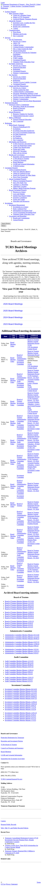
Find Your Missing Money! (21, 171)
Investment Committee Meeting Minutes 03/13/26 (21, 691)
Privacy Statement (12, 884)
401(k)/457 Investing (20, 151)
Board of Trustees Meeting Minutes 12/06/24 (19, 612)
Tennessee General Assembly (10, 868)
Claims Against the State (21, 90)
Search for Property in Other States (24, 175)
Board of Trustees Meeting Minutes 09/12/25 (19, 605)
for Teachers (17, 136)
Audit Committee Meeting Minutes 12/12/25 (19, 661)
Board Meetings (18, 162)
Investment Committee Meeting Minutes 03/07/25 (21, 698)
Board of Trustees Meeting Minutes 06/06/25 (19, 607)
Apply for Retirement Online (22, 145)
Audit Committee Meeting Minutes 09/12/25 (19, 663)
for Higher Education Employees (23, 131)
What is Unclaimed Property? (22, 181)
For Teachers (13, 75)
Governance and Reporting (17, 216)
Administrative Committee (21, 359)
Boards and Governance (17, 155)
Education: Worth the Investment (23, 106)
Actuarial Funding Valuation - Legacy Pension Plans (33, 382)
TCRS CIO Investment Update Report (33, 347)
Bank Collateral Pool (20, 209)
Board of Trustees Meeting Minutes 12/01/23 (19, 621)
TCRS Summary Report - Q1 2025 (33, 422)
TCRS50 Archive (18, 166)
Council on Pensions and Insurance (12, 748)
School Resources (14, 112)
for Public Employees (16, 64)
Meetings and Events (20, 34)
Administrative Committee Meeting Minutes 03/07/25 (22, 642)
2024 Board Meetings (13, 317)
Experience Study (33, 425)
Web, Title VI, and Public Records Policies (14, 828)
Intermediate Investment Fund (22, 210)
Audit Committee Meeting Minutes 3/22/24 (19, 674)
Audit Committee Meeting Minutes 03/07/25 (19, 667)
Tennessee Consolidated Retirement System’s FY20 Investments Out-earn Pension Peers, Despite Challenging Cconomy (21, 840)
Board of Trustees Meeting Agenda (33, 340)
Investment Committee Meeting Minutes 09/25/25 (21, 695)
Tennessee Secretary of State (10, 875)
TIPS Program (17, 56)
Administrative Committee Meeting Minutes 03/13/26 (22, 635)
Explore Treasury (10, 12)
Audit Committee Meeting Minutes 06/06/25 (19, 665)
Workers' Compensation (20, 73)
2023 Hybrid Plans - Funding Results (34, 523)
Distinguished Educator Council (23, 116)
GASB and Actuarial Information (23, 164)
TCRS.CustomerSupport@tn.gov (11, 779)
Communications (14, 30)
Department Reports (19, 25)
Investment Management (17, 205)
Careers (15, 28)
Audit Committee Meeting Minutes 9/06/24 (19, 672)
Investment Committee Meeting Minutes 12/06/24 (21, 702)
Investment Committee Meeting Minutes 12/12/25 (21, 693)
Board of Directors (19, 108)
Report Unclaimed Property (18, 190)
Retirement (16, 69)
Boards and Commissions (21, 26)
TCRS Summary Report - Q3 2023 (33, 533)
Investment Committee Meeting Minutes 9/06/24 (20, 706)
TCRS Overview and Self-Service (24, 144)
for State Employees (19, 134)
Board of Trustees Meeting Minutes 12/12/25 (19, 603)
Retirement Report (33, 343)
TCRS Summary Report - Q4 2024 (33, 439)
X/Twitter (24, 235)
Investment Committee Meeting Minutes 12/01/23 (21, 713)
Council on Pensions (19, 160)
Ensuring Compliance (20, 197)
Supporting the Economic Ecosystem (13, 759)
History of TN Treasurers (21, 17)
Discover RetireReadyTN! (21, 127)
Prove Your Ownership (20, 177)
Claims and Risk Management (18, 86)
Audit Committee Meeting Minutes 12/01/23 (19, 677)
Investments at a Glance (20, 207)
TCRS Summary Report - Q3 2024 (33, 460)
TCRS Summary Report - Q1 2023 (33, 570)
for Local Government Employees (24, 132)
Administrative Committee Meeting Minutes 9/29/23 (21, 653)
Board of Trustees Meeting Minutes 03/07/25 (19, 609)
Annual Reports (18, 110)
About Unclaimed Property (17, 179)
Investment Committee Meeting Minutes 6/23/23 (20, 716)
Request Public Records (8, 824)
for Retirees (16, 129)
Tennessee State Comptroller (10, 872)
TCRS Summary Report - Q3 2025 (33, 377)
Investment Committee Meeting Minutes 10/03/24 (21, 704)
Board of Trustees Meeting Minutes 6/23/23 (19, 625)
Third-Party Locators (20, 186)
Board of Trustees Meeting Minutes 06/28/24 (19, 616)
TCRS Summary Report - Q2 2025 (33, 399)
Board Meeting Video (13, 344)
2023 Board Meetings (13, 324)
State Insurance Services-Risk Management (27, 101)
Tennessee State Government (10, 865)
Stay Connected (18, 36)
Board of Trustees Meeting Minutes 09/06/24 (19, 614)
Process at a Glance (19, 192)
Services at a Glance (19, 41)
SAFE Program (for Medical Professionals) (27, 95)
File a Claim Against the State (22, 49)
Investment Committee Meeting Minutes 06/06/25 (21, 696)
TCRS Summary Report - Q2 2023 (33, 557)
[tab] (21, 304)
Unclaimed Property (19, 60)
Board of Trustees (20, 356)
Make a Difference (15, 117)
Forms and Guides (19, 149)
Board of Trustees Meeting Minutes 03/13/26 (19, 601)
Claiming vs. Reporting (20, 184)
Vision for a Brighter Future (22, 15)
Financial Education (19, 51)
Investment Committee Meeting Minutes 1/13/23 (20, 720)
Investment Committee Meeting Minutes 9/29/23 (20, 715)
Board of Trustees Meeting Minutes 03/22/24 (19, 618)
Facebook (7, 235)
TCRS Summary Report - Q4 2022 (33, 581)
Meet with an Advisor (20, 153)
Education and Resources (21, 201)
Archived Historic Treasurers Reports (25, 19)
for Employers (17, 138)
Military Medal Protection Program (24, 188)
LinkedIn (33, 235)
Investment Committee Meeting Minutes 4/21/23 (20, 718)
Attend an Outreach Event (21, 173)
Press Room (17, 32)
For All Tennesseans (15, 39)
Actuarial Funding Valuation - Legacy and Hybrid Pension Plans (34, 405)
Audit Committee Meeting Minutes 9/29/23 (19, 679)
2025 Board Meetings (13, 311)
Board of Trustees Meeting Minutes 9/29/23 (19, 623)
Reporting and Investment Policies (24, 157)
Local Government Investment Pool (24, 212)
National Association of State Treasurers (14, 879)
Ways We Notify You (20, 183)
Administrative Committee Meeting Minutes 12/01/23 (22, 651)
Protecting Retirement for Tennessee (12, 737)
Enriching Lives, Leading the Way (24, 23)
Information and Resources (17, 142)
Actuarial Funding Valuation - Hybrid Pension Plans (34, 444)
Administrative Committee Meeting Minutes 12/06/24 (22, 644)
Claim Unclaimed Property (17, 170)
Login (3, 2)
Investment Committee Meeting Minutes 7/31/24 (20, 707)
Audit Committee (20, 382)
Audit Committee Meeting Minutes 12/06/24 (19, 670)
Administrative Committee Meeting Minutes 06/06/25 (22, 638)
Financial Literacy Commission (19, 104)
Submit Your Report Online (22, 196)
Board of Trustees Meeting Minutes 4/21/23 (19, 627)
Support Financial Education (22, 119)
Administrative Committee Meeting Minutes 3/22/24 (21, 649)
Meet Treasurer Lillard (16, 13)
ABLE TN (16, 43)
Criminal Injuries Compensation (23, 47)
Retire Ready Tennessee (16, 125)
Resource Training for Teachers (23, 114)
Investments (9, 203)
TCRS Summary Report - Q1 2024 (33, 508)
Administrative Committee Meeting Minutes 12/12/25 (22, 637)
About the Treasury (15, 21)
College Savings (18, 45)
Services (7, 38)
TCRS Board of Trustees (21, 158)
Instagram (16, 235)
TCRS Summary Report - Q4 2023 (33, 519)
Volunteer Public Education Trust (23, 62)
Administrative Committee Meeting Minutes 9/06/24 (21, 646)
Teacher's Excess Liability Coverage (24, 82)
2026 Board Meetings (13, 304)
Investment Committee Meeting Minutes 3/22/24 (20, 709)
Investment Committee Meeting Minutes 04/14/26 (21, 689)
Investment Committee (20, 363)
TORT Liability (18, 58)
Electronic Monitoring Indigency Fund (25, 93)
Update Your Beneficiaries (21, 147)
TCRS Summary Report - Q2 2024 (33, 490)
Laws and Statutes (19, 194)
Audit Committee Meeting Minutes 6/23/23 (19, 681)
